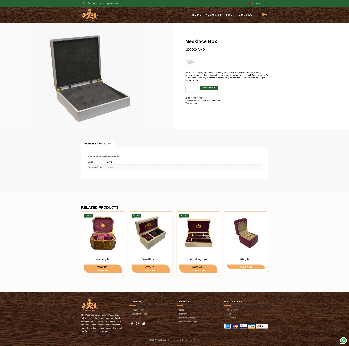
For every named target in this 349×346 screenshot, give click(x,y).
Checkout (231, 317)
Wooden (193, 103)
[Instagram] (89, 3)
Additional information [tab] (98, 143)
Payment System (187, 317)
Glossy (110, 167)
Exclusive (201, 100)
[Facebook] (83, 3)
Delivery (183, 313)
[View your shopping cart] (265, 15)
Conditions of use (139, 313)
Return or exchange (188, 321)
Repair (182, 309)
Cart (229, 313)
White (109, 161)
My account (232, 309)
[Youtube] (94, 3)
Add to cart (209, 88)
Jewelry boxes (213, 100)
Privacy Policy (138, 309)
